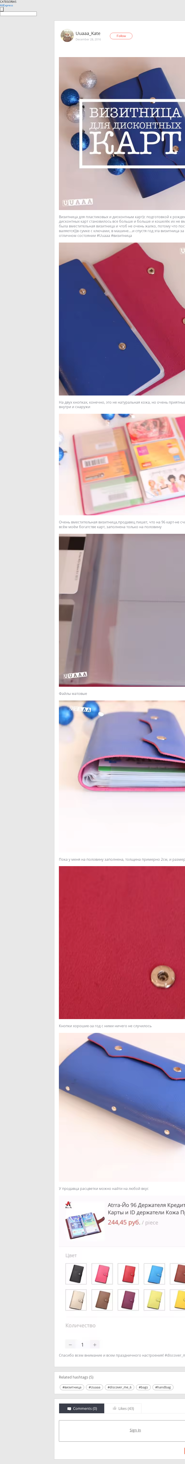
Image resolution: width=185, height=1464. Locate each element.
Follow (121, 36)
